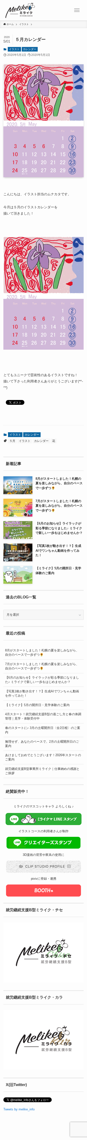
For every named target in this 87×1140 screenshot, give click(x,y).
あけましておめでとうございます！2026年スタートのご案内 (43, 757)
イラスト (14, 49)
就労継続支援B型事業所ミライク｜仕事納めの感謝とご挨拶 (42, 771)
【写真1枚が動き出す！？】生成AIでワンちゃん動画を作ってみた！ (42, 693)
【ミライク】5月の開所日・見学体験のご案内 (37, 705)
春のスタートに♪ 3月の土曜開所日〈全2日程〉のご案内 (42, 730)
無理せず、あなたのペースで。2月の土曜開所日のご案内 (42, 744)
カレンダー (29, 49)
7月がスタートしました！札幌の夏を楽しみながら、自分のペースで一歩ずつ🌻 (42, 666)
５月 (12, 441)
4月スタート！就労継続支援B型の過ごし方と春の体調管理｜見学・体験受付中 (43, 716)
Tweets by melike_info (19, 1109)
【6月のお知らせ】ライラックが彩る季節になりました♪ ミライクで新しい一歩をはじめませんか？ (42, 680)
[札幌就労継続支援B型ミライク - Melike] (20, 10)
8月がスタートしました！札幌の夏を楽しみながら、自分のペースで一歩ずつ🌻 (42, 652)
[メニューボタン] (76, 10)
